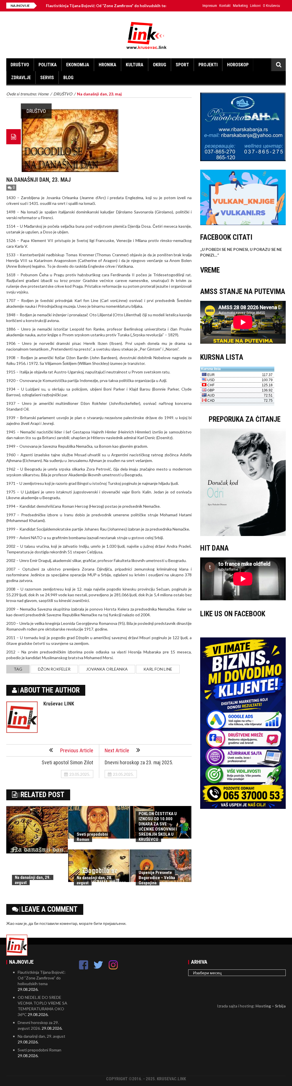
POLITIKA (47, 64)
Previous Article (76, 750)
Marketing (240, 5)
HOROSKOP (238, 64)
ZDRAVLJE (21, 77)
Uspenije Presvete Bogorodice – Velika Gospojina (157, 877)
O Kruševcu (271, 5)
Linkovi (255, 5)
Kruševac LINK (58, 704)
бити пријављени (109, 923)
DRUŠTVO (20, 64)
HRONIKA (107, 64)
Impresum (209, 5)
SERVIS (47, 77)
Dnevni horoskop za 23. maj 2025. (139, 762)
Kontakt (225, 5)
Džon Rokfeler (54, 669)
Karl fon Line (157, 669)
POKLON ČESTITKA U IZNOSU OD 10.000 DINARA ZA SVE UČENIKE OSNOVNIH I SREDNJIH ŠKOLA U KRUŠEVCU (158, 826)
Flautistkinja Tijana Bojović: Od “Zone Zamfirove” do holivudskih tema (79, 5)
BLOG (68, 77)
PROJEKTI (208, 64)
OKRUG (159, 64)
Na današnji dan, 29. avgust (41, 1036)
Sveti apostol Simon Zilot (67, 762)
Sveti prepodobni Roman (39, 1049)
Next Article (117, 750)
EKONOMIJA (77, 64)
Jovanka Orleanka (107, 669)
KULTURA (134, 64)
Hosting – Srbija (271, 1005)
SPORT (182, 64)
